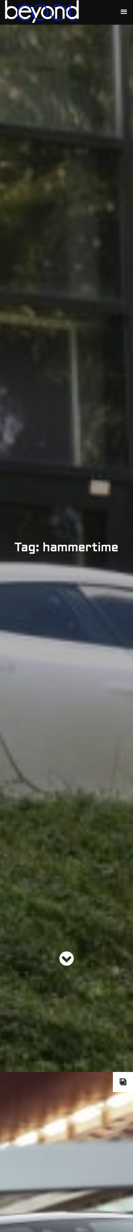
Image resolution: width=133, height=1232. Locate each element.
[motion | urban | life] (58, 12)
